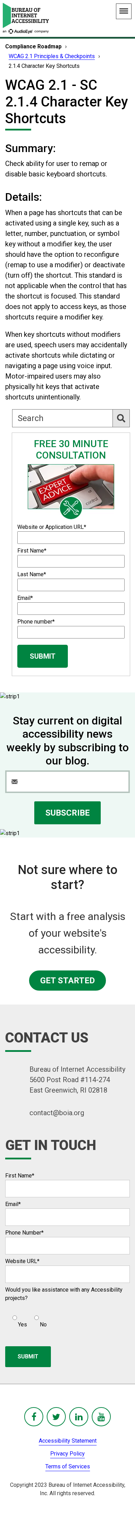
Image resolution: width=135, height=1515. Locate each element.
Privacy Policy (67, 1453)
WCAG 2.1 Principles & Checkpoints (52, 56)
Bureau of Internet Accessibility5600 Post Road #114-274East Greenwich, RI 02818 (77, 1079)
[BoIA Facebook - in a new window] (33, 1416)
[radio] (19, 1318)
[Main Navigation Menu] (124, 11)
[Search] (121, 418)
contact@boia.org (56, 1113)
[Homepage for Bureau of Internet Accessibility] (26, 18)
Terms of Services (67, 1466)
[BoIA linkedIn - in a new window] (78, 1416)
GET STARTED (67, 980)
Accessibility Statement (68, 1440)
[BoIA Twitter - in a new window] (56, 1416)
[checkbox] (26, 1318)
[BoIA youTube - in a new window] (101, 1416)
